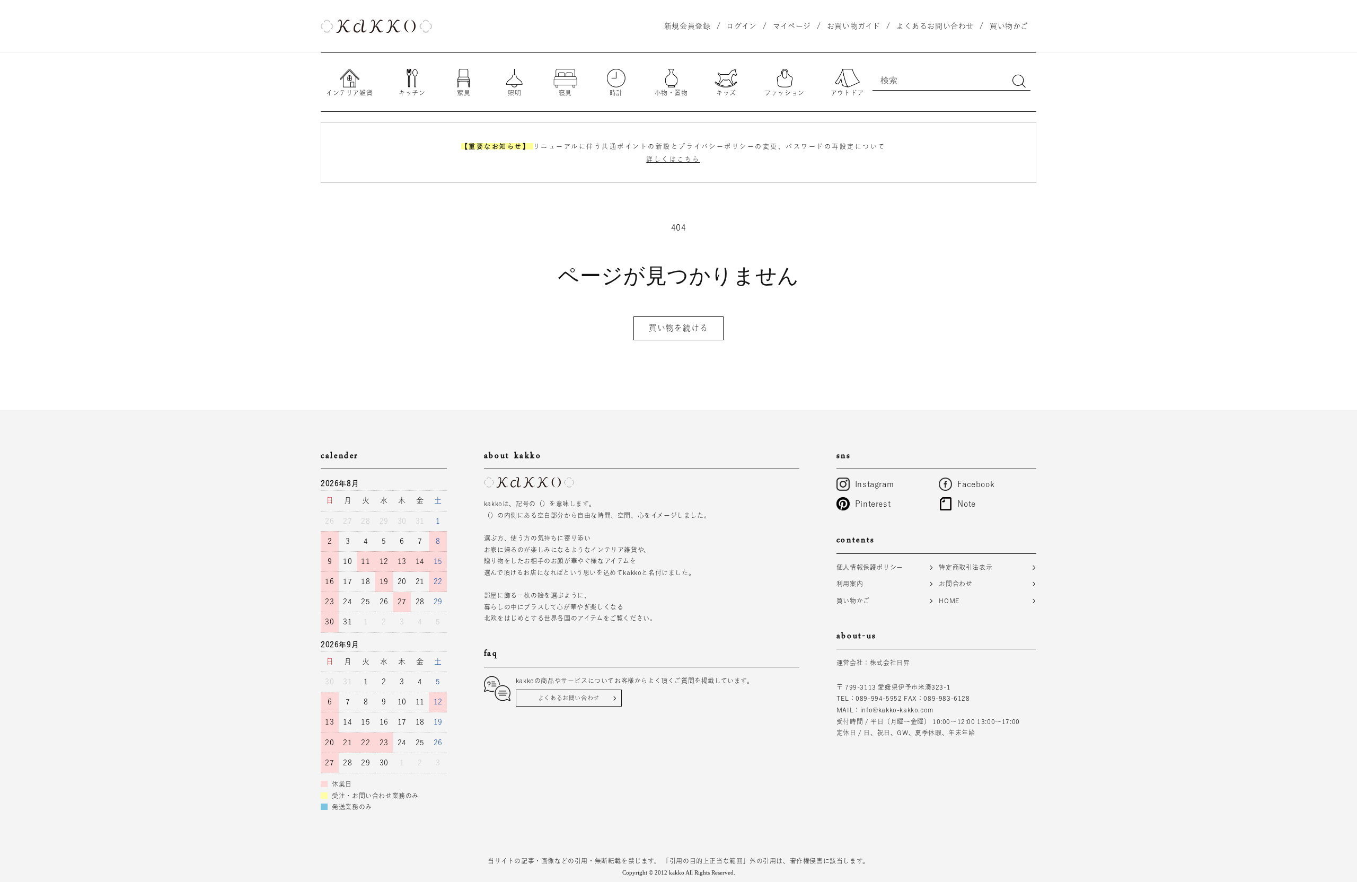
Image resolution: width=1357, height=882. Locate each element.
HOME (949, 600)
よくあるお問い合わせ (569, 698)
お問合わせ (955, 583)
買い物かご (853, 600)
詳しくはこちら (673, 159)
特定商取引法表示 (965, 567)
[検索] (1018, 81)
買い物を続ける (678, 328)
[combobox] (951, 80)
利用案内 (849, 583)
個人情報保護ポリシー (869, 567)
